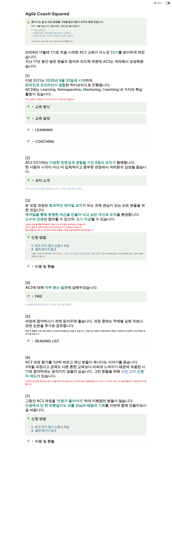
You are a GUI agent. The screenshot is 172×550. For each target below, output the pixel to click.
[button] (158, 3)
